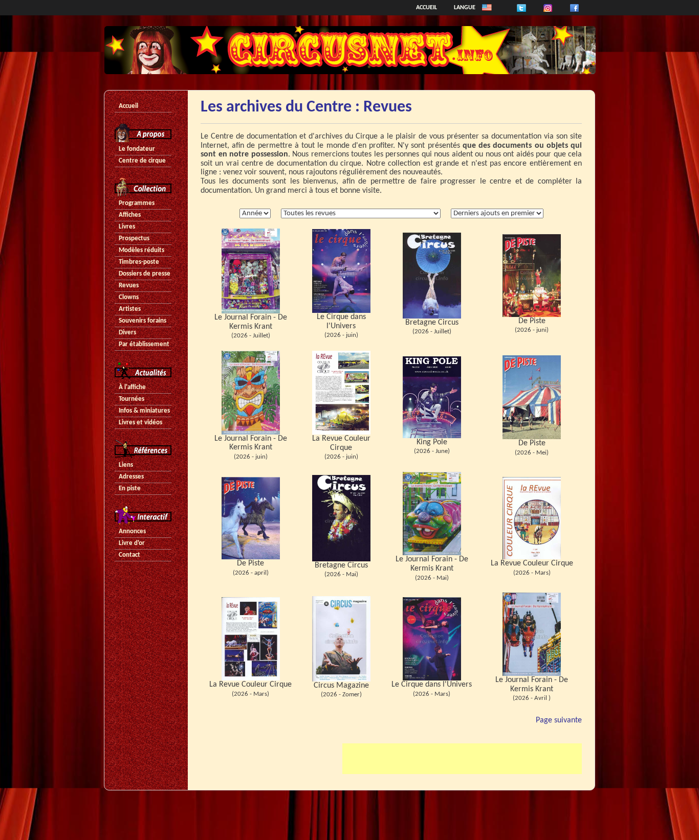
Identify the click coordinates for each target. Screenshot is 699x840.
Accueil (426, 8)
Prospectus (134, 238)
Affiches (130, 215)
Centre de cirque (142, 160)
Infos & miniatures (144, 410)
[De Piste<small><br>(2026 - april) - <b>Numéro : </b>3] (251, 518)
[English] (487, 8)
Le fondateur (137, 149)
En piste (130, 488)
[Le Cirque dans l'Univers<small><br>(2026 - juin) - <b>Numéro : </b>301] (341, 271)
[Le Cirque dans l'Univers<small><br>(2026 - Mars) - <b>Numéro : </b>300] (432, 638)
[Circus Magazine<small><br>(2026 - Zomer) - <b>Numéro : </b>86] (341, 638)
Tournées (131, 399)
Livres (127, 226)
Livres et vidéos (140, 422)
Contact (129, 555)
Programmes (137, 203)
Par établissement (144, 344)
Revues (129, 285)
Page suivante (559, 720)
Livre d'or (132, 543)
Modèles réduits (141, 250)
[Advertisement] (462, 758)
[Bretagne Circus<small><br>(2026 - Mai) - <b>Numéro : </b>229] (341, 518)
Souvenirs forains (142, 320)
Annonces (132, 531)
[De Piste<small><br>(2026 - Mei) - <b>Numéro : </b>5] (532, 397)
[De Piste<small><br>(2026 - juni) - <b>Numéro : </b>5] (532, 275)
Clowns (129, 297)
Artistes (130, 309)
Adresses (131, 476)
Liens (126, 465)
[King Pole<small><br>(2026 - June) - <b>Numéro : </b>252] (432, 397)
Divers (127, 332)
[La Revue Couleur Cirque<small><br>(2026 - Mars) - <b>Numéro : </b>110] (532, 518)
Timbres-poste (139, 262)
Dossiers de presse (144, 273)
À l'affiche (132, 387)
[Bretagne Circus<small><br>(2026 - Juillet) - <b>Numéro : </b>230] (432, 275)
